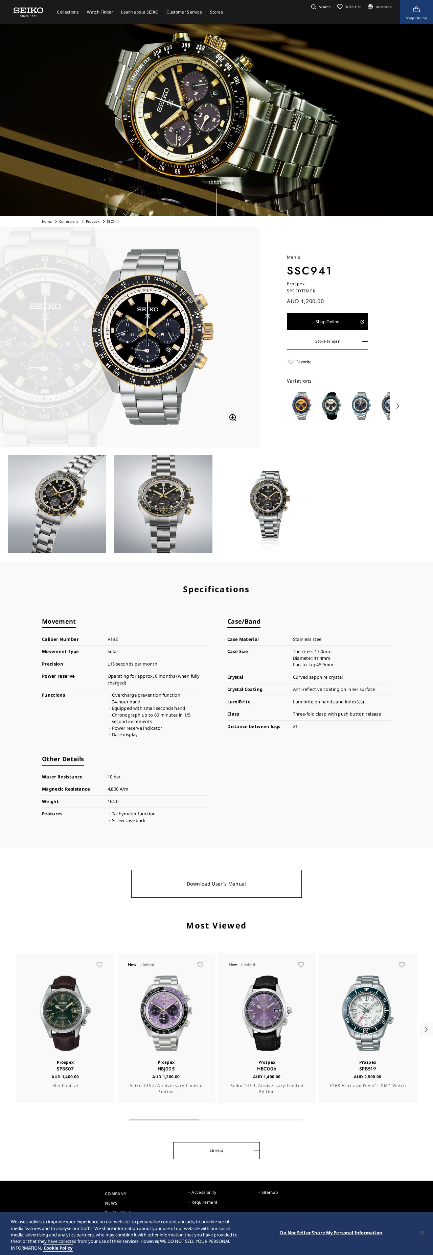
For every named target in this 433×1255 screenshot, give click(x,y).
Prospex (92, 221)
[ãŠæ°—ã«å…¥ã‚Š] (99, 964)
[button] (320, 7)
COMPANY (115, 1194)
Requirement (204, 1202)
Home (47, 221)
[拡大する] (233, 417)
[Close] (422, 1232)
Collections (68, 221)
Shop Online (328, 321)
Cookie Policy (58, 1248)
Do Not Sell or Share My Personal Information (331, 1233)
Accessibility (203, 1192)
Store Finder (327, 341)
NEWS (111, 1203)
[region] (216, 1233)
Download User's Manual (216, 883)
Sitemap (269, 1192)
